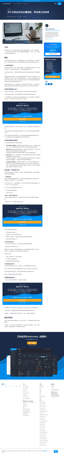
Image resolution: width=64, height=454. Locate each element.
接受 (56, 451)
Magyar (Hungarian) (43, 430)
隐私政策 (41, 387)
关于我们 (52, 387)
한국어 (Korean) (42, 443)
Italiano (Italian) (42, 408)
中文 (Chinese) (42, 419)
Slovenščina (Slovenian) (44, 440)
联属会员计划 (25, 405)
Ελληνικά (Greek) (43, 425)
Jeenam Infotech (50, 39)
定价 (21, 3)
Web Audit (25, 390)
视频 (18, 78)
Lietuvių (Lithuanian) (43, 433)
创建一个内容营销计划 (10, 326)
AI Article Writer (26, 396)
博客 (24, 3)
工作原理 (18, 3)
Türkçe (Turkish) (42, 417)
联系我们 (52, 385)
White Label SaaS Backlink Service (28, 402)
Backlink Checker (26, 391)
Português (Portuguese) (44, 414)
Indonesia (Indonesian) (43, 432)
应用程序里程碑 (42, 396)
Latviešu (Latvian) (43, 435)
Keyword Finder (25, 387)
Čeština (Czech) (42, 422)
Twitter (13, 386)
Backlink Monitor (26, 393)
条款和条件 (42, 385)
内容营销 (25, 51)
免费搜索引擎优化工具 (27, 412)
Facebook (2, 386)
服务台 (41, 397)
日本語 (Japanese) (43, 409)
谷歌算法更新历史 (26, 415)
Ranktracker (6, 3)
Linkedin (16, 386)
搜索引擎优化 (12, 173)
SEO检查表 (25, 395)
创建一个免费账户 (22, 119)
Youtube (6, 386)
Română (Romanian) (43, 437)
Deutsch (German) (43, 403)
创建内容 (6, 76)
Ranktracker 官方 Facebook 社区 (9, 386)
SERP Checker (25, 388)
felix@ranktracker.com (55, 396)
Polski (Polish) (42, 413)
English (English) (42, 401)
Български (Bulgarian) (43, 421)
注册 (59, 3)
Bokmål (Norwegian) (43, 445)
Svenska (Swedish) (43, 416)
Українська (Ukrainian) (44, 441)
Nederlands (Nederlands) (44, 411)
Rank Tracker (25, 385)
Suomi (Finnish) (42, 429)
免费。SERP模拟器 (26, 398)
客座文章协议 (25, 413)
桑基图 (13, 310)
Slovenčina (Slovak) (43, 438)
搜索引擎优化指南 (26, 410)
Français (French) (43, 406)
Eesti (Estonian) (42, 427)
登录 (55, 3)
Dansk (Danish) (42, 424)
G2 (20, 386)
